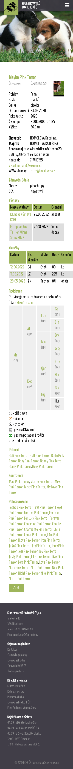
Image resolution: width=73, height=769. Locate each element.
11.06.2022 (17, 274)
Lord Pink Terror (28, 562)
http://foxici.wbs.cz (43, 171)
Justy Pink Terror (19, 557)
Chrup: (13, 186)
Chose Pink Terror (35, 535)
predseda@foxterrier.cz (26, 634)
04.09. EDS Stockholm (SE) (21, 722)
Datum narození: (19, 110)
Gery (58, 309)
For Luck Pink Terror (36, 518)
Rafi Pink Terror (19, 456)
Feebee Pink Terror (21, 507)
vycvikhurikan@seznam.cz (25, 165)
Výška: (13, 127)
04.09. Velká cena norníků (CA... (24, 727)
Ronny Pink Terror (51, 461)
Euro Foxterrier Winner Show (21, 707)
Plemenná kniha (15, 696)
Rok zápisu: (16, 116)
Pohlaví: (14, 94)
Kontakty (12, 649)
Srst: (12, 99)
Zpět (16, 588)
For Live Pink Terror (36, 513)
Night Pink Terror (29, 573)
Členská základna (16, 660)
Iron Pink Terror (50, 540)
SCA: (11, 191)
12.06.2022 (17, 267)
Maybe (17, 355)
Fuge (44, 394)
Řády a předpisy (15, 671)
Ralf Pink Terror (40, 456)
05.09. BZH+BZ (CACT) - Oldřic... (24, 733)
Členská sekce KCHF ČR (18, 702)
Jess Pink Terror (28, 551)
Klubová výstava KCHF (20, 217)
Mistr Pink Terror (34, 487)
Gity (57, 348)
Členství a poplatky (17, 654)
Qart (44, 368)
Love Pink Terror (49, 562)
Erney (58, 362)
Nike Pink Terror (51, 573)
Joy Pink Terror (48, 551)
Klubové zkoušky (16, 685)
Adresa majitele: (19, 149)
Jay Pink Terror (41, 546)
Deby (30, 381)
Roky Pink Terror (28, 461)
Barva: (13, 105)
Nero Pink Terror (19, 568)
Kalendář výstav (15, 691)
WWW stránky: (18, 171)
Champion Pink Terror (37, 524)
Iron (43, 316)
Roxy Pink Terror (42, 466)
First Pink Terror (44, 507)
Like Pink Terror (41, 557)
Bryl (57, 335)
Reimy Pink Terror (20, 466)
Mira (44, 342)
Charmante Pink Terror (38, 529)
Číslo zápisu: (15, 83)
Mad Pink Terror (19, 482)
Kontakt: (14, 160)
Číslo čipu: (15, 121)
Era (57, 322)
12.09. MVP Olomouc (18, 738)
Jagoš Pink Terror (19, 546)
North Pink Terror (20, 579)
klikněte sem (25, 303)
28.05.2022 (17, 281)
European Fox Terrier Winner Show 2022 (19, 232)
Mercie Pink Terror (42, 482)
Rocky (58, 388)
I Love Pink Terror (29, 540)
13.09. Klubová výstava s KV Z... (23, 744)
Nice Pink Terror (41, 568)
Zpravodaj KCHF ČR (16, 665)
